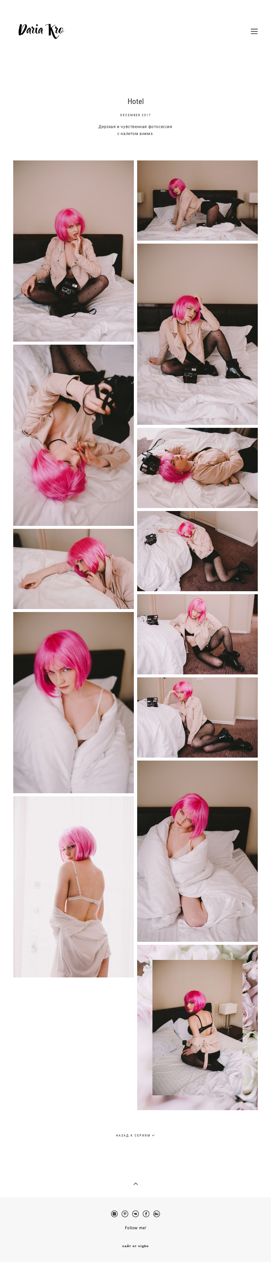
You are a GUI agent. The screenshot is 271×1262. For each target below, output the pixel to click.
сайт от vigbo (135, 1246)
